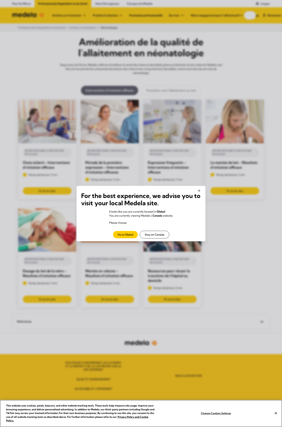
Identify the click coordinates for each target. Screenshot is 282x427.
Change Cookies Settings (216, 413)
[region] (141, 413)
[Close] (276, 413)
